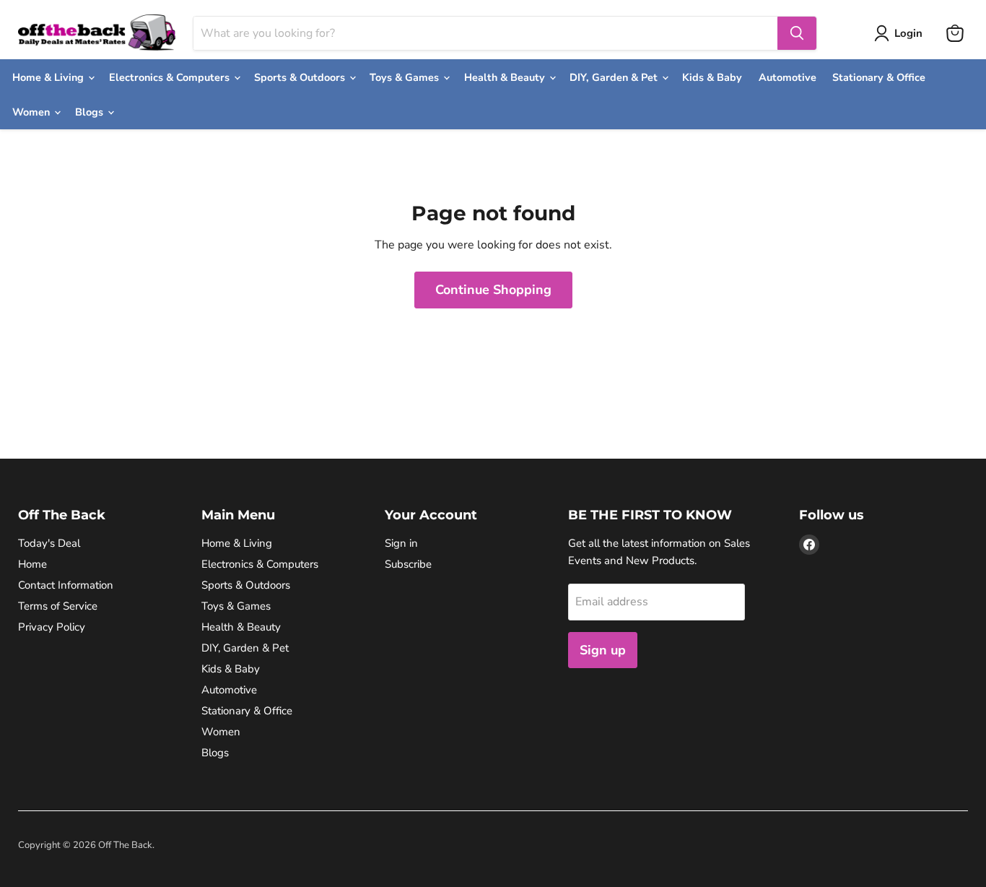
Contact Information (65, 585)
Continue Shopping (493, 289)
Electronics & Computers (170, 77)
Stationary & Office (878, 77)
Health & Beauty (506, 77)
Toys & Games (406, 77)
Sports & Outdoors (301, 77)
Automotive (787, 77)
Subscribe (408, 564)
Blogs (90, 112)
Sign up (603, 650)
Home (32, 564)
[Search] (796, 33)
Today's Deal (49, 543)
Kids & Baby (712, 77)
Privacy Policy (51, 627)
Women (32, 112)
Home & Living (49, 77)
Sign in (401, 543)
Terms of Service (57, 606)
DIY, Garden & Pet (615, 77)
